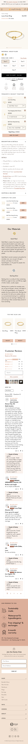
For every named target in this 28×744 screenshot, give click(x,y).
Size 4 (14, 61)
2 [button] (10, 593)
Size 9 (14, 70)
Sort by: (8, 387)
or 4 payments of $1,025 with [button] (11, 80)
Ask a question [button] (14, 376)
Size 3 (5, 61)
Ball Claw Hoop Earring (13, 121)
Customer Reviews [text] (13, 351)
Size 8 (22, 65)
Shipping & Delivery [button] (9, 193)
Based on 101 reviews (10, 356)
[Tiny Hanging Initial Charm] (25, 110)
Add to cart (14, 75)
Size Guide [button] (23, 58)
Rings (7, 13)
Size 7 (14, 65)
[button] (25, 9)
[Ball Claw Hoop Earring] (25, 121)
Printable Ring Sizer (19, 188)
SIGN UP (14, 671)
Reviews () (8, 394)
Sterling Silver (6, 55)
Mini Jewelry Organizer (12, 2)
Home (3, 13)
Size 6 (5, 65)
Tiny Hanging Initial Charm (14, 110)
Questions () (17, 394)
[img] (13, 398)
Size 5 (22, 61)
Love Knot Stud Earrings (12, 201)
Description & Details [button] (10, 141)
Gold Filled (3, 55)
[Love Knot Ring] (25, 97)
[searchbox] (14, 373)
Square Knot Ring (10, 208)
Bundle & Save (7, 176)
